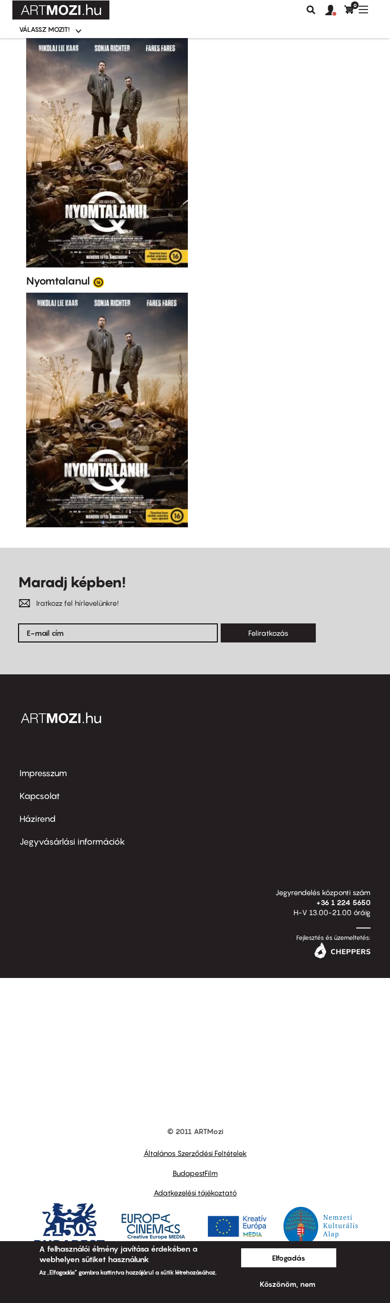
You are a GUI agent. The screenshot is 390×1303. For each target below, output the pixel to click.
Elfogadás (288, 1258)
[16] (98, 282)
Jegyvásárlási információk (72, 842)
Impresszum (43, 773)
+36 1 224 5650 (343, 902)
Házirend (38, 819)
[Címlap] (60, 10)
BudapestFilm (195, 1173)
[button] (334, 10)
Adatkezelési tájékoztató (195, 1192)
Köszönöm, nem (287, 1284)
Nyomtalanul (58, 281)
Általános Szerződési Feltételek (195, 1153)
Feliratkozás (268, 633)
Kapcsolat (40, 796)
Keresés (311, 10)
